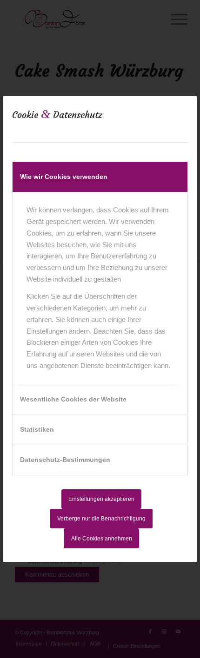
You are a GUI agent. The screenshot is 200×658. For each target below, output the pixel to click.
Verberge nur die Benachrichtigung (101, 518)
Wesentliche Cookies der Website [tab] (73, 399)
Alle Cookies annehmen (101, 538)
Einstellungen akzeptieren (101, 499)
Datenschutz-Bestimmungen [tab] (65, 459)
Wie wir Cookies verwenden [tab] (63, 176)
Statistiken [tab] (37, 429)
